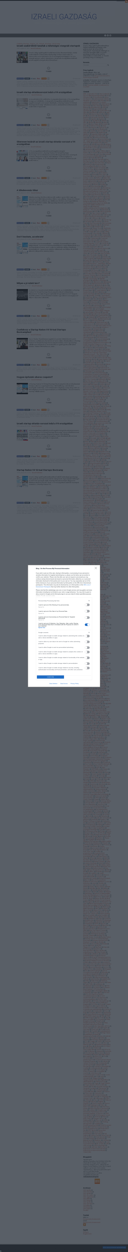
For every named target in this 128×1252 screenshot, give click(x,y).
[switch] (87, 605)
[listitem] (64, 601)
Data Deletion (53, 683)
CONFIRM (50, 677)
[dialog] (64, 626)
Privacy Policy (75, 683)
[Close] (96, 568)
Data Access (64, 683)
